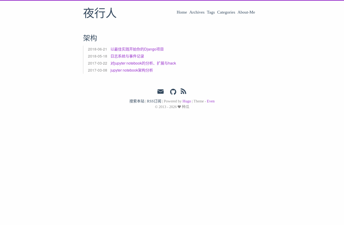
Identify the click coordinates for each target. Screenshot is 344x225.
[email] (160, 91)
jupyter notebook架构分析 (131, 70)
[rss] (183, 92)
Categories (226, 12)
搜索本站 (136, 101)
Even (211, 101)
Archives (197, 12)
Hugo (187, 101)
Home (182, 12)
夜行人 (100, 13)
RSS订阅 (154, 101)
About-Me (246, 12)
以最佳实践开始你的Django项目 (137, 49)
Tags (211, 12)
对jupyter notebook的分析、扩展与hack (143, 63)
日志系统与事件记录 (127, 56)
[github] (173, 92)
